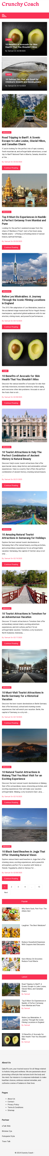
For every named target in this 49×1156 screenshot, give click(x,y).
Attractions (6, 132)
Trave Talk (6, 1141)
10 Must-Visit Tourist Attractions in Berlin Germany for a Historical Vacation (22, 696)
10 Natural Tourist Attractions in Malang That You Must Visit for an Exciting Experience (22, 775)
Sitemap (11, 1110)
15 (39, 887)
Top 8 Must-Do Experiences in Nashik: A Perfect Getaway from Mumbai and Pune (24, 220)
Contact (11, 1102)
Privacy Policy (13, 1105)
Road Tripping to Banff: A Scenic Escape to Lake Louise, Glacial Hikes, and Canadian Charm (24, 141)
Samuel (11, 51)
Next (6, 892)
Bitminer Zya (7, 1131)
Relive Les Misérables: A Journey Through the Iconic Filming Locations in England (23, 300)
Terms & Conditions (15, 1107)
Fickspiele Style (8, 1136)
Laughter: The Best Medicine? (34, 925)
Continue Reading (11, 168)
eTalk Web (6, 1126)
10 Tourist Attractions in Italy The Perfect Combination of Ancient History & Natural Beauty (22, 455)
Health (8, 39)
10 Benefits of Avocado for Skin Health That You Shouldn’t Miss (21, 45)
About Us (11, 1099)
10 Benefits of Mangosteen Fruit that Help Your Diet (24, 80)
